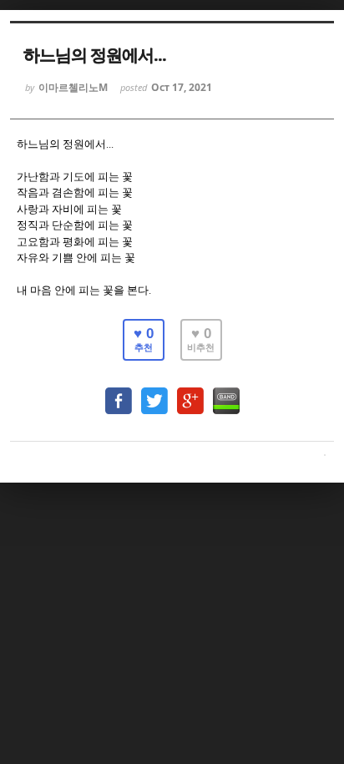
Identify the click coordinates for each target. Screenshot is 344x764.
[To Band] (226, 393)
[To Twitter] (154, 393)
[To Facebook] (119, 393)
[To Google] (190, 393)
